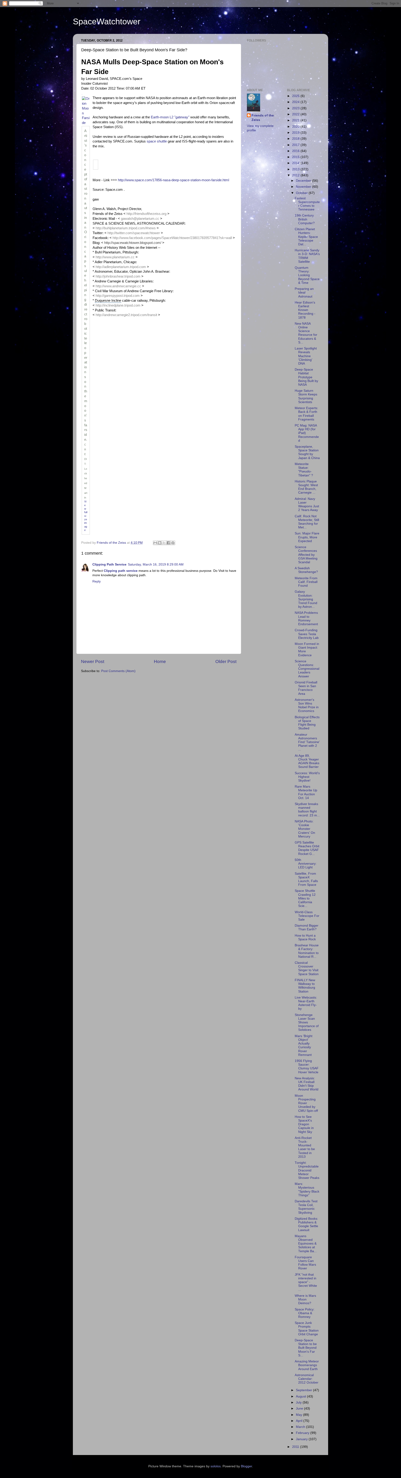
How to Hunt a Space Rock (305, 937)
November (304, 186)
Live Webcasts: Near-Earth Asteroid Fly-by (306, 1003)
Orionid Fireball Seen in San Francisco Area (306, 688)
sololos (215, 1466)
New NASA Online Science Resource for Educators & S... (306, 333)
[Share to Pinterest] (173, 542)
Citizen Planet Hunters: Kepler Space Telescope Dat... (306, 236)
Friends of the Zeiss (263, 118)
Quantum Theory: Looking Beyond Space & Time (307, 275)
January (302, 1439)
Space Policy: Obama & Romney (304, 1313)
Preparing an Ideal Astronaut (304, 292)
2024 (296, 102)
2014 (296, 163)
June (300, 1408)
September (304, 1390)
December (304, 180)
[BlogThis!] (159, 542)
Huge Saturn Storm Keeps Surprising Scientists (306, 396)
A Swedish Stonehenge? (306, 570)
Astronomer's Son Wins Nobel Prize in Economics (307, 705)
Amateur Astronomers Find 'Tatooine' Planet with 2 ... (307, 742)
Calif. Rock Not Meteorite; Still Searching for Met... (307, 521)
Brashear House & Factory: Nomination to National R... (307, 951)
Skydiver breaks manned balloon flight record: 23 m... (307, 809)
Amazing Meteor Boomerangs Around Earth (307, 1365)
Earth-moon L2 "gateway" (170, 117)
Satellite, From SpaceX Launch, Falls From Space (306, 879)
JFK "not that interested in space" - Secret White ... (306, 1282)
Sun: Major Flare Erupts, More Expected (307, 537)
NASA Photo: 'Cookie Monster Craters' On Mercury (305, 829)
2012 (296, 175)
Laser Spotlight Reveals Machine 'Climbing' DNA (306, 356)
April (299, 1421)
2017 (296, 145)
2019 (296, 132)
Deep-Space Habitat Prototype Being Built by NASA (306, 377)
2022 (296, 114)
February (303, 1433)
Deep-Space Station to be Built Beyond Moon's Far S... (306, 1348)
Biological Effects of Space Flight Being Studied (307, 722)
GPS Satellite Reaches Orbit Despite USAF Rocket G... (307, 848)
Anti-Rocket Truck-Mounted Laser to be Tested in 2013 (305, 1147)
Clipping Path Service (109, 564)
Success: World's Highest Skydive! (307, 776)
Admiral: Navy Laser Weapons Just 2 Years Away (307, 504)
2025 (296, 96)
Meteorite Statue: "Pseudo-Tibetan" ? (304, 469)
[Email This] (155, 542)
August (301, 1396)
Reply (96, 581)
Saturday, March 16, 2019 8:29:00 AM (156, 564)
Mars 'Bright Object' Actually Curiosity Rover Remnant (303, 1045)
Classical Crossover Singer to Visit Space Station (307, 968)
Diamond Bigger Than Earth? (306, 927)
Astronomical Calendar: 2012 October (306, 1378)
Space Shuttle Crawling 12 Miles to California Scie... (305, 898)
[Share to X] (164, 542)
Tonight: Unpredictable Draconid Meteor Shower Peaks (307, 1170)
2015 (296, 157)
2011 (296, 1447)
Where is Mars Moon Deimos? (305, 1299)
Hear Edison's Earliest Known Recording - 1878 (305, 310)
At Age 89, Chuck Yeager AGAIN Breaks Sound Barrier (307, 761)
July (299, 1402)
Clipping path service (121, 570)
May (299, 1415)
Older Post (225, 661)
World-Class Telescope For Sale (307, 915)
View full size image (85, 515)
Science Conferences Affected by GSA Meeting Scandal (306, 554)
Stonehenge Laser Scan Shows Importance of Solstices (307, 1022)
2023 (296, 108)
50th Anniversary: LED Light (306, 863)
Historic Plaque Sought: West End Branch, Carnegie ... (306, 487)
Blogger (246, 1466)
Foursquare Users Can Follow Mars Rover (305, 1262)
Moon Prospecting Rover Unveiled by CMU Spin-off (306, 1103)
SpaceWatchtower (106, 21)
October (302, 193)
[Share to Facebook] (168, 542)
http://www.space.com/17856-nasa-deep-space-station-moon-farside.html (173, 180)
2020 (296, 126)
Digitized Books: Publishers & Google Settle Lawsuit (306, 1224)
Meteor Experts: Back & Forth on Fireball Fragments (306, 413)
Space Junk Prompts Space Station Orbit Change (307, 1328)
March (301, 1427)
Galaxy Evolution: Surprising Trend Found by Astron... (306, 599)
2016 (296, 151)
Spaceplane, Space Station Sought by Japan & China (307, 452)
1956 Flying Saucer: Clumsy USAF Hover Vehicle (307, 1066)
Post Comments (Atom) (118, 671)
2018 (296, 138)
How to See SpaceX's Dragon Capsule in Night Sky (304, 1124)
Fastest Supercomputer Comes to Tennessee (307, 204)
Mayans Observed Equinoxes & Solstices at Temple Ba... (306, 1243)
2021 (296, 120)
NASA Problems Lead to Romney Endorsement (306, 618)
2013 (296, 169)
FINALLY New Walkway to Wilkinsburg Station (305, 985)
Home (160, 661)
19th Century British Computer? (305, 219)
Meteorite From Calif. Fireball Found (306, 581)
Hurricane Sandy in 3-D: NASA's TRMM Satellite (307, 256)
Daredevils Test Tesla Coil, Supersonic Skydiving (306, 1207)
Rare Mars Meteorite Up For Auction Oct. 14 (306, 792)
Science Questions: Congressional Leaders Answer (307, 669)
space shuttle (157, 141)
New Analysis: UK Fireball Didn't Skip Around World (306, 1084)
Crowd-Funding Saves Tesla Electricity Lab (307, 633)
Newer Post (92, 661)
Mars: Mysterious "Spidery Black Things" (307, 1189)
